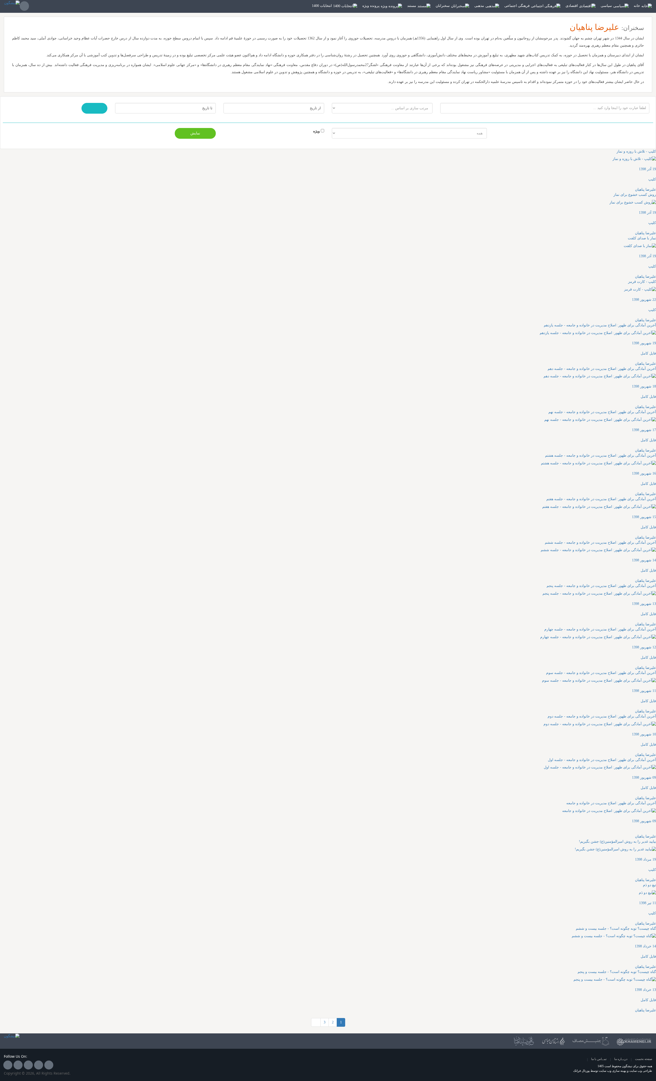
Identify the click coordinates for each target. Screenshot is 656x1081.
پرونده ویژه (371, 6)
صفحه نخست (643, 1059)
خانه (637, 6)
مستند (411, 6)
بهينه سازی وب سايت (612, 1071)
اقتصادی (572, 6)
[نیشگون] (12, 6)
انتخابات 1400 (322, 6)
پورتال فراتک (581, 1071)
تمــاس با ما (599, 1059)
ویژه (316, 131)
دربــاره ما (620, 1059)
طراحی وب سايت (640, 1071)
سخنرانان (443, 6)
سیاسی (606, 6)
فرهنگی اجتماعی (517, 6)
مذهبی (479, 6)
